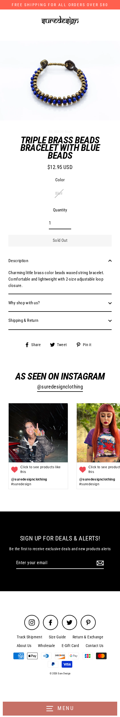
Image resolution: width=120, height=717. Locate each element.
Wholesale (46, 645)
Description (18, 260)
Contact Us (95, 645)
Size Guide (57, 637)
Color (60, 179)
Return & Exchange (88, 637)
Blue (59, 193)
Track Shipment (29, 637)
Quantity (60, 210)
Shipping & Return (23, 320)
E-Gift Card (70, 645)
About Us (24, 645)
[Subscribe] (99, 563)
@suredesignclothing (60, 387)
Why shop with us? (24, 302)
